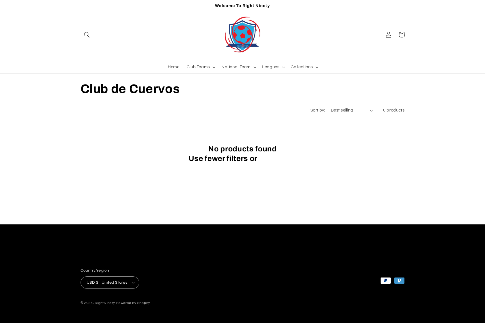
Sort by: (317, 110)
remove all (278, 158)
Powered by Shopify (133, 302)
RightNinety (105, 302)
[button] (87, 34)
